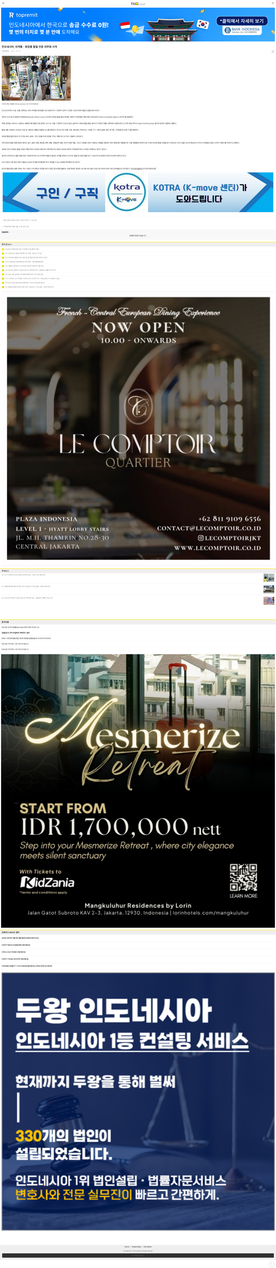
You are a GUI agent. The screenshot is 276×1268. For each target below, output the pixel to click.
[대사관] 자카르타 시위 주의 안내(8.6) (15, 644)
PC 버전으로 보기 (138, 1255)
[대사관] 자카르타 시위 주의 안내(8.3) (15, 649)
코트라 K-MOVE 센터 (10, 932)
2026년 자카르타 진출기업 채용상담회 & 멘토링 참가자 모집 (20, 938)
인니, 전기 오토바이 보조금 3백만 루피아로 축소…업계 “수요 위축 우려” (24, 575)
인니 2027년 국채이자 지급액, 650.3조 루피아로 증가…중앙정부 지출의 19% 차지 (29, 270)
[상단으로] (271, 1264)
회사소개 (127, 1247)
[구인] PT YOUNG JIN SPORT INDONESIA (15, 959)
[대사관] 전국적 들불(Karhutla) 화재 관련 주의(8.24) (20, 627)
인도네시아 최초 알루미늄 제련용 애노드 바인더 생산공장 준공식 (24, 283)
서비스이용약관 (147, 1247)
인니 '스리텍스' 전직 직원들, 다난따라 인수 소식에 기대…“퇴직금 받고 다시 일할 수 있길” (31, 278)
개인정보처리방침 (136, 1247)
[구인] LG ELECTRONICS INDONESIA (13, 952)
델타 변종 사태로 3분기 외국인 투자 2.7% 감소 (20, 220)
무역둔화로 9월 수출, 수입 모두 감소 (16, 226)
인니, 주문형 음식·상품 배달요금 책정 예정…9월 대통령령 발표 (23, 262)
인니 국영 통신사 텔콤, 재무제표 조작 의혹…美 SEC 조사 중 (22, 253)
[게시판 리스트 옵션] (272, 52)
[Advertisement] (138, 611)
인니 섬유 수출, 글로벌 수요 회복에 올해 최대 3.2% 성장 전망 (23, 274)
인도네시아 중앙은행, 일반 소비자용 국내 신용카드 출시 (21, 249)
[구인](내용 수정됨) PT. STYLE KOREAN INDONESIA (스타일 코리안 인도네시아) (27, 966)
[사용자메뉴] (273, 3)
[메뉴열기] (3, 3)
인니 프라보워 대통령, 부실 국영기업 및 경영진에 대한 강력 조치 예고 (25, 257)
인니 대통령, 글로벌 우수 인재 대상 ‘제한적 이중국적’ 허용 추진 (23, 266)
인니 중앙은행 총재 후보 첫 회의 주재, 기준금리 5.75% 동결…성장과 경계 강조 (28, 287)
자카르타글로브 (136, 168)
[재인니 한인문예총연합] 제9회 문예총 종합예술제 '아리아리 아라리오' (26, 638)
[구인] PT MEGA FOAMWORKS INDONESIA (16, 945)
